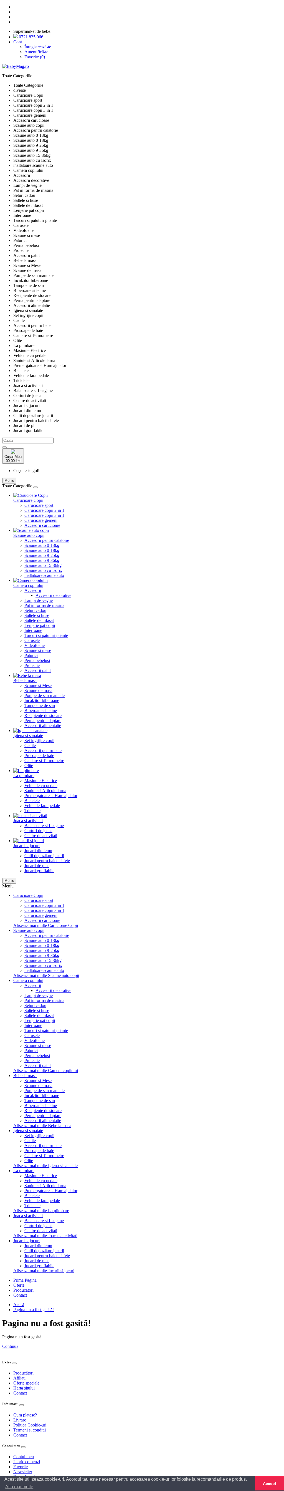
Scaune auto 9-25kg (41, 555)
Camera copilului (28, 585)
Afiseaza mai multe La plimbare (41, 1210)
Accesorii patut (37, 670)
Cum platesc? (25, 1415)
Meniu (9, 881)
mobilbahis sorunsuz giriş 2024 (91, 1351)
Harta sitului (24, 1388)
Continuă (10, 1346)
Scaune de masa (38, 690)
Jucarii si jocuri (26, 845)
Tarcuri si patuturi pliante (46, 635)
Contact (20, 1295)
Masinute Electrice (40, 780)
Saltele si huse (36, 615)
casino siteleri (14, 1351)
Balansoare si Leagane (44, 825)
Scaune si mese (37, 650)
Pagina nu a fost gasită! (33, 1309)
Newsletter (22, 1471)
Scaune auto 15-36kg (43, 565)
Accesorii (32, 590)
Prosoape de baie (39, 755)
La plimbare (23, 775)
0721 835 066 (30, 36)
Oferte (18, 1285)
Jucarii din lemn (38, 850)
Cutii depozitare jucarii (44, 855)
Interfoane (33, 630)
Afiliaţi (19, 1378)
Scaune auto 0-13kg (41, 545)
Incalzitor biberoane (41, 700)
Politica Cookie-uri (29, 1425)
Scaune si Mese (38, 685)
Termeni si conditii (29, 1430)
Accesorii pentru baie (43, 750)
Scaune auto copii (28, 535)
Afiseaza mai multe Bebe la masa (42, 1125)
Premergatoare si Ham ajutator (50, 795)
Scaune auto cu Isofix (43, 570)
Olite (28, 765)
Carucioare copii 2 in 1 (44, 510)
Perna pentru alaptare (42, 720)
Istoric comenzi (26, 1461)
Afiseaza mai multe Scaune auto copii (46, 975)
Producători (23, 1373)
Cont (18, 41)
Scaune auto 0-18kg (41, 550)
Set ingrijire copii (39, 740)
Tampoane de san (39, 705)
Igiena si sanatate (28, 735)
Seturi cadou (35, 610)
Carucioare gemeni (40, 520)
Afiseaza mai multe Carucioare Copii (45, 925)
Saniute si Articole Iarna (45, 790)
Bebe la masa (25, 680)
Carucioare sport (38, 505)
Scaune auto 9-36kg (41, 560)
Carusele (32, 640)
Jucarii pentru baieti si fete (47, 860)
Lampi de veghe (38, 600)
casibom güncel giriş (45, 1351)
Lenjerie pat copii (39, 625)
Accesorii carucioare (42, 525)
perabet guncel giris (136, 1351)
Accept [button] (269, 1483)
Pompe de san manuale (44, 695)
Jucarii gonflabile (39, 870)
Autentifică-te (36, 51)
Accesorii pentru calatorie (46, 540)
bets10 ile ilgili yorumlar (175, 1351)
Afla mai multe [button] (19, 1486)
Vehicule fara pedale (42, 805)
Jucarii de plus (36, 865)
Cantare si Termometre (44, 760)
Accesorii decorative (53, 595)
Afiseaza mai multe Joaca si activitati (45, 1235)
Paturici (31, 655)
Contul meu (23, 1456)
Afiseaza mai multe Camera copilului (45, 1070)
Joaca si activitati (28, 820)
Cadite (30, 745)
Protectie (32, 665)
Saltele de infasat (39, 620)
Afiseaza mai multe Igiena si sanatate (45, 1165)
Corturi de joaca (38, 830)
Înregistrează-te (37, 46)
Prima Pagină (25, 1280)
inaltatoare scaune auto (44, 575)
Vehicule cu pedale (40, 785)
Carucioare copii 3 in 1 (44, 515)
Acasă (18, 1304)
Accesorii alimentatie (42, 725)
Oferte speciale (26, 1383)
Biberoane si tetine (40, 710)
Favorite (20, 1466)
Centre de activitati (40, 835)
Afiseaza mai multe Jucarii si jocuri (43, 1270)
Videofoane (34, 645)
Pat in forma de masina (44, 605)
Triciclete (32, 810)
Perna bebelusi (37, 660)
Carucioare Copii (28, 500)
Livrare (19, 1420)
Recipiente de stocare (43, 715)
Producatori (23, 1290)
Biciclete (32, 800)
